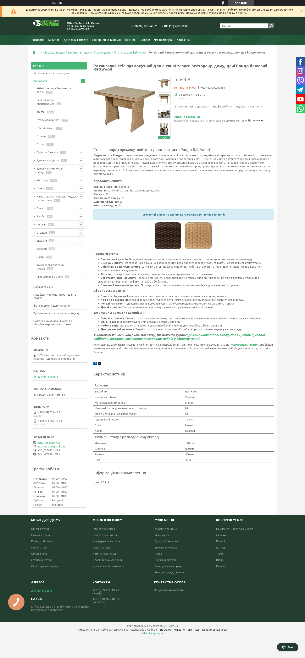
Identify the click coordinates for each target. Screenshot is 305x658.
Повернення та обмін (106, 39)
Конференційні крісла (106, 541)
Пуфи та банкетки (166, 541)
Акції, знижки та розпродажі (51, 73)
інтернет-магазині (246, 344)
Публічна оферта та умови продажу (56, 313)
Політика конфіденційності (210, 629)
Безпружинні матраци (168, 566)
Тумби (41, 216)
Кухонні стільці (40, 535)
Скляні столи (39, 547)
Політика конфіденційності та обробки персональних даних (52, 322)
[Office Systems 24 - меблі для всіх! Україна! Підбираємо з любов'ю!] (46, 26)
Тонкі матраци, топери (169, 572)
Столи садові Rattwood (130, 52)
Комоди (42, 248)
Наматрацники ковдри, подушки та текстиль (57, 198)
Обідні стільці (40, 528)
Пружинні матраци (166, 559)
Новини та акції (43, 286)
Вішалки (42, 240)
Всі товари (40, 80)
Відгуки (145, 39)
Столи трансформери (45, 566)
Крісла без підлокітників (108, 566)
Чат (290, 647)
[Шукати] (271, 25)
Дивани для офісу (166, 547)
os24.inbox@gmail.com (51, 446)
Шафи (40, 256)
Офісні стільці (45, 128)
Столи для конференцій (108, 559)
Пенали (41, 224)
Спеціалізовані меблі (50, 276)
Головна (38, 39)
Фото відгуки (163, 39)
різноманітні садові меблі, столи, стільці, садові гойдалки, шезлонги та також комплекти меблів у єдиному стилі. (179, 337)
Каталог (53, 39)
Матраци (42, 180)
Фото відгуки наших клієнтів (51, 305)
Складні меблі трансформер (46, 102)
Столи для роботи (48, 119)
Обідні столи (39, 553)
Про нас (130, 39)
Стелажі (42, 232)
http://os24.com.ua (49, 442)
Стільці (41, 136)
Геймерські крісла (104, 528)
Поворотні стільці (42, 541)
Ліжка (40, 188)
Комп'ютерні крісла (105, 535)
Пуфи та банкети (47, 152)
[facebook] (95, 364)
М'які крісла (162, 535)
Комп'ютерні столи (105, 553)
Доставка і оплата (75, 39)
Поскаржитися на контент (176, 629)
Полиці (41, 208)
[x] (99, 364)
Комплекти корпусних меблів (50, 266)
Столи (40, 144)
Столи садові (102, 52)
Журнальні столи (41, 559)
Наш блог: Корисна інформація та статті (54, 296)
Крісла (41, 111)
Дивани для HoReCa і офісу (50, 170)
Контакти (183, 39)
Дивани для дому (48, 160)
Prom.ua (173, 626)
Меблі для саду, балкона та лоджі (66, 52)
